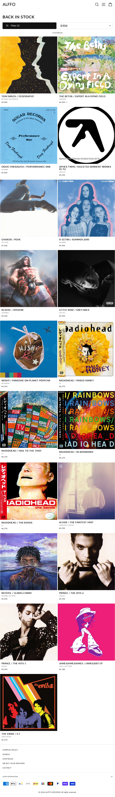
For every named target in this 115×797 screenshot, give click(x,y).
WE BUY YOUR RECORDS (14, 763)
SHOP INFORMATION (10, 776)
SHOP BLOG (8, 759)
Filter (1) (14, 25)
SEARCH (6, 754)
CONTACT (7, 768)
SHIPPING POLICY (10, 750)
